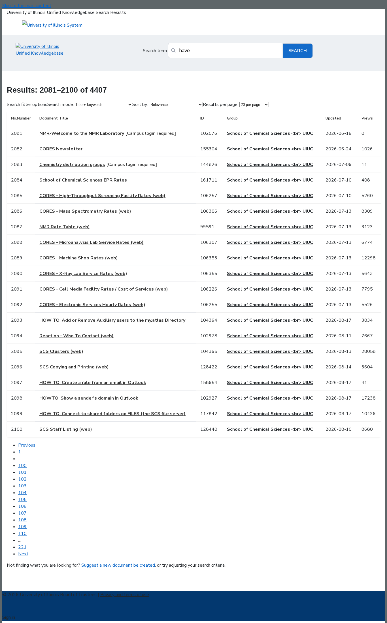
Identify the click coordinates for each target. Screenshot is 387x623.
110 (22, 533)
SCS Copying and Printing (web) (74, 367)
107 (22, 513)
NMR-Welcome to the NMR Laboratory (81, 133)
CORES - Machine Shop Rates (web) (78, 258)
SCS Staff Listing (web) (65, 429)
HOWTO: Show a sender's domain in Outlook (88, 398)
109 (22, 527)
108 (22, 520)
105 (22, 499)
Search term (155, 51)
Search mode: (60, 104)
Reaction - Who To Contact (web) (76, 336)
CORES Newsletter (60, 149)
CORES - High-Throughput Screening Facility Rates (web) (102, 196)
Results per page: (220, 104)
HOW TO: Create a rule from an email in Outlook (92, 382)
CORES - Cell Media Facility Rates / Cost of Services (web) (103, 289)
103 (22, 486)
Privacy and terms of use (124, 595)
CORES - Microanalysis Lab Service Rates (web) (91, 242)
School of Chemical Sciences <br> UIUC (270, 133)
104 (22, 493)
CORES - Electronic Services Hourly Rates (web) (92, 305)
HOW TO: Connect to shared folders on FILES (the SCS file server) (112, 414)
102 (22, 479)
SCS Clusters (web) (61, 351)
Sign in (8, 617)
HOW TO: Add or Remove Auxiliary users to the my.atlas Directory (112, 320)
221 (22, 547)
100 (22, 465)
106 (22, 506)
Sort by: (140, 104)
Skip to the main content (26, 6)
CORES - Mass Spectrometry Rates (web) (85, 211)
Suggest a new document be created (118, 565)
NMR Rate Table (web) (64, 227)
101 (22, 472)
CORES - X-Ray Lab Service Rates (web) (83, 273)
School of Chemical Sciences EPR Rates (83, 180)
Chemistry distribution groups (72, 164)
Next (23, 554)
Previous (26, 445)
